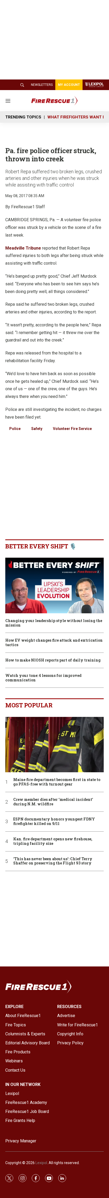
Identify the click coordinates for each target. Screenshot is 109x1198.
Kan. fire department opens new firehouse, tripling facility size (52, 841)
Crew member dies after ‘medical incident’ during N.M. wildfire (53, 801)
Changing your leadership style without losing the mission (53, 623)
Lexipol (41, 1163)
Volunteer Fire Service (72, 429)
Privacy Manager (20, 1140)
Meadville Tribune (23, 248)
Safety (36, 429)
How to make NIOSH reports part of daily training (53, 660)
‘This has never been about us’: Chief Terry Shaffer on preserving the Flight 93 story (52, 861)
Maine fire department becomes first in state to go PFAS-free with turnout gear (56, 782)
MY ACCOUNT (69, 85)
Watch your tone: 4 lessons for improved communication (43, 677)
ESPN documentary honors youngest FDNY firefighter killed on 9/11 (54, 821)
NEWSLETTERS (42, 85)
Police (15, 429)
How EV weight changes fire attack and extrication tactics (54, 642)
